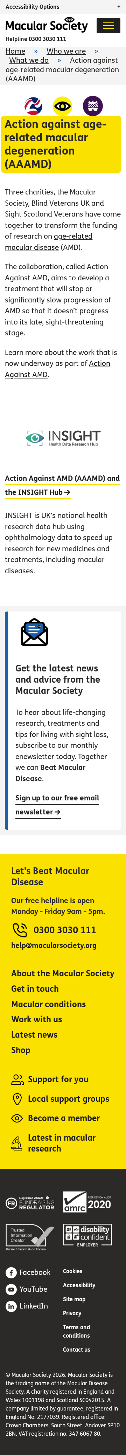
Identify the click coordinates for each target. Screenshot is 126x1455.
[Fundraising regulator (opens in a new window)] (34, 1201)
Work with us (36, 1020)
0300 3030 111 (47, 39)
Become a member (64, 1118)
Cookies (73, 1271)
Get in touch (35, 989)
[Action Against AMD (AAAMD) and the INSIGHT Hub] (63, 500)
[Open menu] (108, 25)
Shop (20, 1050)
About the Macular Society (62, 974)
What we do (29, 60)
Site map (74, 1299)
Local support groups (68, 1099)
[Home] (47, 30)
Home (15, 51)
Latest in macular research (62, 1143)
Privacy (72, 1313)
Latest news (34, 1035)
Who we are (66, 51)
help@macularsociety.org (54, 945)
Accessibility (79, 1285)
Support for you (58, 1079)
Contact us (76, 1349)
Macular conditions (48, 1004)
